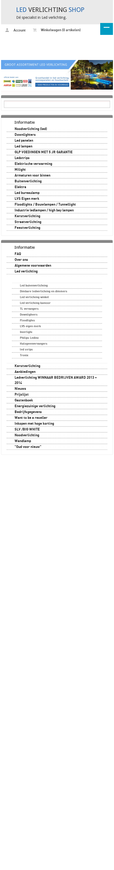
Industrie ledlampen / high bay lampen (44, 210)
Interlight (26, 332)
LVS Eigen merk (27, 199)
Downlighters (25, 135)
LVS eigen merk (30, 326)
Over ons (21, 260)
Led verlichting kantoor (35, 303)
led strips (26, 349)
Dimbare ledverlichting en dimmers (43, 291)
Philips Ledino (29, 337)
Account (19, 30)
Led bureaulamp (27, 193)
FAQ (18, 254)
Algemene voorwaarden (33, 265)
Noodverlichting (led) (31, 129)
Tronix (24, 355)
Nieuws (20, 389)
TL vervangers (29, 308)
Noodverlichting (27, 435)
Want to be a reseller (31, 418)
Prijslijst (22, 394)
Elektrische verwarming (33, 164)
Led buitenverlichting (34, 285)
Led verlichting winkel (34, 297)
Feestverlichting (27, 228)
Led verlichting (26, 271)
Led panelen (24, 140)
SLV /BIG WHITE (27, 429)
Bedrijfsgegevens (28, 412)
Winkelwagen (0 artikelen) (60, 30)
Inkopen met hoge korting (34, 423)
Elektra (20, 187)
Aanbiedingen (25, 372)
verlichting (50, 9)
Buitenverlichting (28, 181)
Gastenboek (24, 400)
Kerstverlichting (27, 216)
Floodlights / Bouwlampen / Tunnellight (45, 204)
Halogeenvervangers (33, 343)
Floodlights (27, 320)
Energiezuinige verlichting (35, 406)
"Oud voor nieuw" (28, 447)
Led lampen (23, 146)
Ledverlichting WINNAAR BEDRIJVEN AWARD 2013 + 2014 (56, 380)
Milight (20, 170)
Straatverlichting (28, 222)
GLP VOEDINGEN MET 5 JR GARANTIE (44, 152)
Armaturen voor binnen (32, 175)
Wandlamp (23, 441)
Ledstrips (22, 158)
